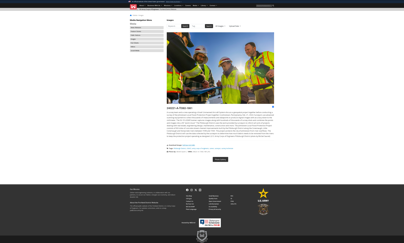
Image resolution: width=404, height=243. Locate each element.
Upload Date (234, 26)
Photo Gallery (220, 159)
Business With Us (154, 5)
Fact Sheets (135, 43)
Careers (188, 5)
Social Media (135, 51)
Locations (178, 5)
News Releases (136, 28)
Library (203, 5)
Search (185, 26)
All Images (219, 26)
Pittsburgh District (180, 148)
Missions (167, 5)
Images (133, 39)
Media (195, 5)
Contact (213, 5)
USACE (189, 148)
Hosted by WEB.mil (188, 223)
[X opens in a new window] (196, 190)
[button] (174, 2)
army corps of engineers (200, 148)
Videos (133, 47)
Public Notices (135, 35)
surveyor (218, 148)
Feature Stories (136, 31)
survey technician (227, 148)
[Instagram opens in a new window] (191, 190)
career (212, 148)
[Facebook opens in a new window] (187, 190)
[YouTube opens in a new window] (200, 190)
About (141, 5)
